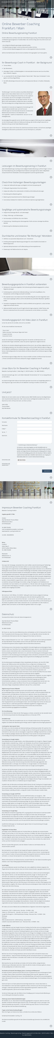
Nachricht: (4, 435)
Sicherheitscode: (6, 459)
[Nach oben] (51, 57)
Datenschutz (41, 6)
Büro (16, 6)
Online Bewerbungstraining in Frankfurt (13, 2)
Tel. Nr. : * (4, 432)
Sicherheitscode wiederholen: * (6, 464)
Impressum (32, 6)
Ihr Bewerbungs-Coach (34, 2)
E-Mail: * (4, 429)
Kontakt (23, 6)
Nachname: (5, 425)
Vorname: (4, 422)
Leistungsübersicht (7, 6)
